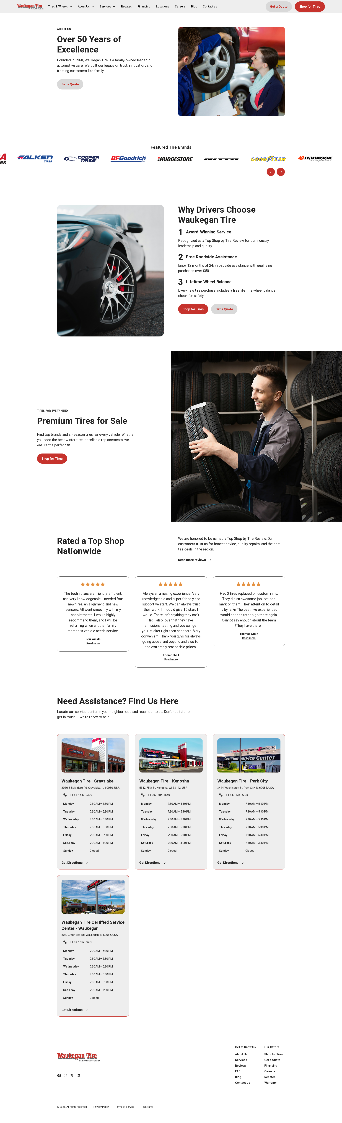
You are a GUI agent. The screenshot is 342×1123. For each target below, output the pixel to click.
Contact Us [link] (242, 1082)
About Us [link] (241, 1054)
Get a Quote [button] (278, 6)
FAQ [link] (237, 1071)
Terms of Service (124, 1106)
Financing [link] (144, 6)
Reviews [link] (241, 1065)
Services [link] (241, 1060)
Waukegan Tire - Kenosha (164, 781)
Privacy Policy (101, 1106)
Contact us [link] (210, 6)
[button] (30, 6)
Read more (93, 643)
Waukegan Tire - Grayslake (87, 781)
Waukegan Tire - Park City (242, 781)
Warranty (148, 1106)
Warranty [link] (270, 1082)
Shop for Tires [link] (273, 1054)
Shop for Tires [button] (309, 6)
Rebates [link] (126, 6)
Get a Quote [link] (272, 1060)
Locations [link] (162, 6)
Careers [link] (180, 6)
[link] (78, 1056)
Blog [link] (194, 6)
